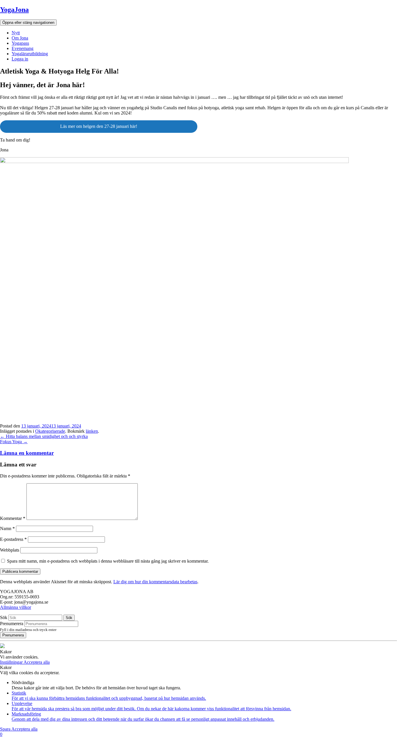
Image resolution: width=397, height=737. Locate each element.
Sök (3, 617)
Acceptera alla (37, 662)
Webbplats (9, 550)
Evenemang (22, 48)
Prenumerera (11, 623)
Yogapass (20, 43)
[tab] (198, 453)
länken (92, 431)
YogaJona (14, 9)
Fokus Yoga (14, 441)
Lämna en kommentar (27, 453)
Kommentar (12, 518)
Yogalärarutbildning (30, 53)
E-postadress (13, 539)
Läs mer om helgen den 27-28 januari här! (98, 126)
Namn (7, 528)
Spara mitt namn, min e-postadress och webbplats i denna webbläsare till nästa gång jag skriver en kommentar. (108, 561)
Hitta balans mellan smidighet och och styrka (44, 436)
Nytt (16, 32)
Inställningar (12, 662)
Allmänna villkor (15, 607)
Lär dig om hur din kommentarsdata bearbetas (155, 581)
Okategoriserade (50, 431)
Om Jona (20, 37)
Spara (5, 729)
